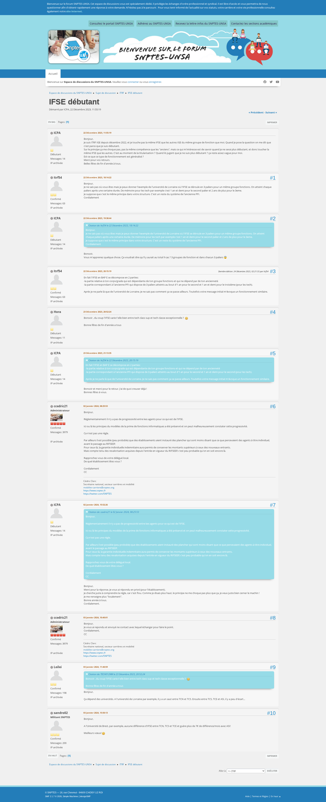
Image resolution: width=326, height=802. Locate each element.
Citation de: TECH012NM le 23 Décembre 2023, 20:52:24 (116, 674)
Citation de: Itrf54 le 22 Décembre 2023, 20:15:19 (113, 360)
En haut (52, 755)
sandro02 (61, 713)
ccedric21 (61, 406)
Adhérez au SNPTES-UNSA (154, 23)
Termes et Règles (260, 796)
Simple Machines (70, 796)
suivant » (271, 112)
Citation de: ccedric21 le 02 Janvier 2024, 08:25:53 (113, 511)
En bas (51, 122)
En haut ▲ (276, 796)
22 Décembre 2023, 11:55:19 (97, 132)
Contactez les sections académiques (254, 23)
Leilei (58, 667)
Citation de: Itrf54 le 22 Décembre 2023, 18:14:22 (113, 225)
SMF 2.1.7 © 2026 (53, 796)
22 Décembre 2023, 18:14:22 (97, 177)
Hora (57, 312)
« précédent (256, 112)
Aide (247, 796)
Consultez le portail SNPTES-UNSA (111, 23)
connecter (133, 82)
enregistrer (155, 82)
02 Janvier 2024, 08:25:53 (95, 406)
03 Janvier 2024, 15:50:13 (95, 712)
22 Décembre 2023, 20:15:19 (97, 271)
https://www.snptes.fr (94, 490)
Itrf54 (58, 177)
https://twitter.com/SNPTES (97, 493)
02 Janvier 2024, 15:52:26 (95, 504)
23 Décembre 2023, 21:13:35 (97, 353)
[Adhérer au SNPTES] (51, 437)
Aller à (222, 770)
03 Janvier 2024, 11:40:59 (95, 666)
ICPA (57, 133)
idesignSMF (85, 796)
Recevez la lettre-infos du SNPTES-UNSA (201, 23)
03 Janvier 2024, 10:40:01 (95, 617)
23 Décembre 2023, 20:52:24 (97, 311)
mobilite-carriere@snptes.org (98, 487)
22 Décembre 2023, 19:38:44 (97, 218)
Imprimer (272, 122)
